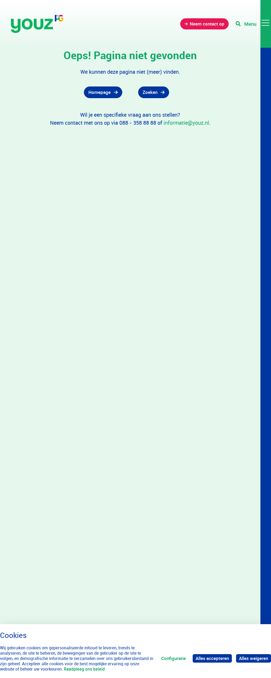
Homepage (99, 92)
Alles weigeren (253, 658)
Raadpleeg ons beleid (84, 669)
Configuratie (173, 658)
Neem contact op (207, 24)
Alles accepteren (212, 658)
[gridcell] (84, 92)
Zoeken (150, 92)
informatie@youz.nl (186, 122)
